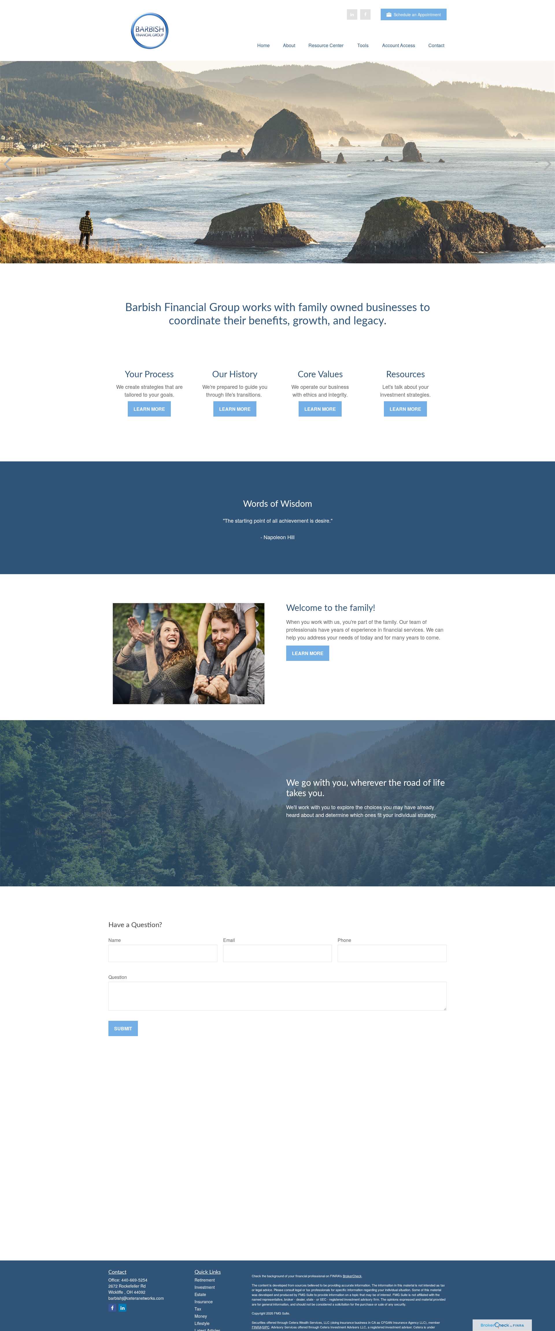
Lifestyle (202, 1323)
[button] (263, 45)
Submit (123, 1028)
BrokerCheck (352, 1275)
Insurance (204, 1301)
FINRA (256, 1327)
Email (229, 940)
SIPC (265, 1327)
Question (117, 977)
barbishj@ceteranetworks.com (136, 1298)
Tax (198, 1309)
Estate (200, 1294)
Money (201, 1316)
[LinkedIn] (352, 14)
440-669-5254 (134, 1280)
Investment (205, 1287)
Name (114, 940)
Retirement (205, 1280)
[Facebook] (365, 14)
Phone (344, 940)
